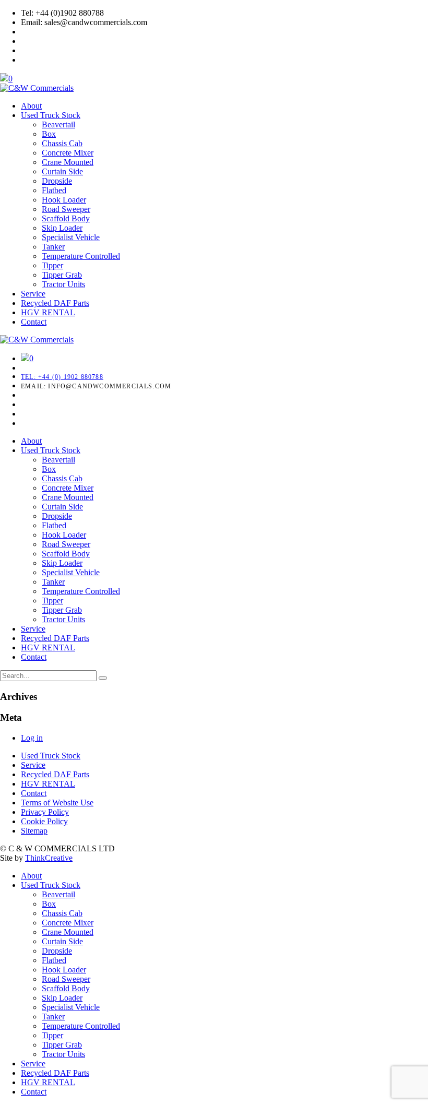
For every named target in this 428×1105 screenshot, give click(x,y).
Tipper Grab (62, 274)
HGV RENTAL (48, 312)
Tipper (52, 265)
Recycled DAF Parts (55, 303)
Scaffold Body (66, 218)
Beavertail (58, 124)
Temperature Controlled (81, 256)
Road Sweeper (66, 209)
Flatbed (54, 190)
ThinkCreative (49, 857)
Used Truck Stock (50, 115)
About (31, 105)
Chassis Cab (62, 143)
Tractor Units (63, 284)
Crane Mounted (67, 162)
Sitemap (34, 830)
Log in (32, 737)
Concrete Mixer (67, 152)
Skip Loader (62, 227)
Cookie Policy (44, 821)
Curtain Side (62, 171)
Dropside (57, 180)
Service (33, 293)
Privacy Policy (45, 811)
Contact (33, 321)
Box (49, 133)
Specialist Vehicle (71, 237)
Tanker (53, 246)
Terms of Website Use (57, 802)
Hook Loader (64, 199)
